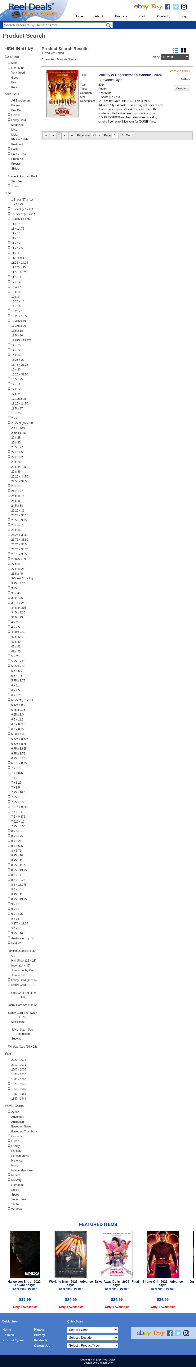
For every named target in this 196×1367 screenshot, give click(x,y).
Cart (142, 16)
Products (121, 16)
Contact (162, 16)
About (99, 16)
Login (184, 16)
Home (79, 16)
